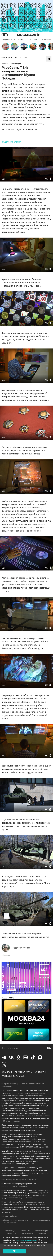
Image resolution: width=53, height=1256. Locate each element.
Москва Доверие (41, 1231)
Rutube (25, 1057)
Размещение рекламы (13, 1076)
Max (40, 1057)
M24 (15, 1048)
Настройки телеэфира (10, 1084)
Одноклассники (18, 1057)
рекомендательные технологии (14, 1186)
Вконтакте (11, 1057)
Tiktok (33, 1057)
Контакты (40, 1072)
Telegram (4, 1057)
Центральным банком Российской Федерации (25, 1194)
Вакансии (7, 1072)
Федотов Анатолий (11, 141)
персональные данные (26, 1240)
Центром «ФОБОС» (40, 1190)
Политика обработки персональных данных (19, 1179)
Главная (5, 63)
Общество (23, 57)
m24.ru (8, 1090)
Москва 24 (26, 34)
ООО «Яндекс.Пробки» (23, 1198)
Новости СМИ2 (8, 998)
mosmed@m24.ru (8, 1164)
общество (6, 955)
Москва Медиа (10, 1231)
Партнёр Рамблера (9, 1216)
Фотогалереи (15, 63)
